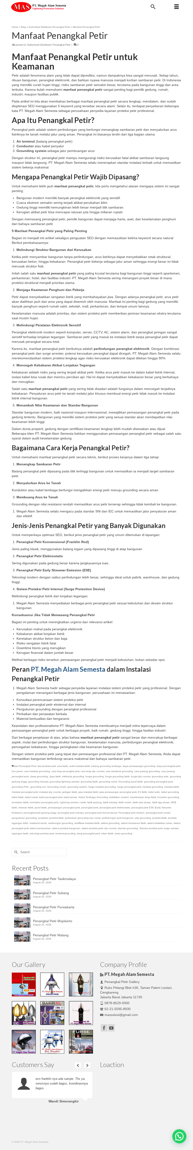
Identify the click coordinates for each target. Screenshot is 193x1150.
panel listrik (41, 807)
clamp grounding (39, 776)
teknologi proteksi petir (42, 833)
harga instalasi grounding (102, 787)
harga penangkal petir (129, 787)
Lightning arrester (69, 802)
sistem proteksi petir (92, 828)
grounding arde (160, 776)
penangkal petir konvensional (101, 812)
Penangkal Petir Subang (51, 893)
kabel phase (70, 797)
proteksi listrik (159, 818)
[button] (179, 1136)
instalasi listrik (171, 787)
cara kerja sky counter (92, 771)
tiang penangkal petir (88, 833)
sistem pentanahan (40, 828)
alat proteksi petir (46, 766)
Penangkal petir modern (131, 812)
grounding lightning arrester (64, 781)
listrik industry (110, 802)
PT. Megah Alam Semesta (68, 669)
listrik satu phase (142, 802)
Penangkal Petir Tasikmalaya (54, 879)
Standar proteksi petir (150, 828)
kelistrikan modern (119, 797)
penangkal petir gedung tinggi (40, 812)
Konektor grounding (168, 797)
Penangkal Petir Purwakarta (53, 907)
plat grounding (143, 818)
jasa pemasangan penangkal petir (118, 792)
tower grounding (123, 833)
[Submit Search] (15, 852)
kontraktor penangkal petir (44, 802)
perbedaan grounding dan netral (83, 818)
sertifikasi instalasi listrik (87, 823)
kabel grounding (170, 792)
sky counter (110, 828)
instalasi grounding (152, 787)
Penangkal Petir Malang (50, 935)
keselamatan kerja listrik (143, 797)
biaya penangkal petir (168, 766)
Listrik (83, 802)
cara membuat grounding (119, 771)
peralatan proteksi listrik (51, 818)
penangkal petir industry (71, 812)
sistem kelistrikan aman (159, 823)
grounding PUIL (20, 787)
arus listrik (62, 766)
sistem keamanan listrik (133, 823)
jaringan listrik (69, 792)
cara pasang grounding (147, 771)
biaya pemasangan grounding (139, 766)
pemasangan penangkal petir (64, 807)
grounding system (77, 787)
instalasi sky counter (50, 792)
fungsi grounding (94, 776)
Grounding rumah (56, 787)
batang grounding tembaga (106, 766)
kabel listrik (18, 797)
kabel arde (154, 792)
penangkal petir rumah (158, 812)
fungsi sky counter (140, 776)
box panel (17, 771)
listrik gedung (94, 802)
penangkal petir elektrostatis (114, 807)
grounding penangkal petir (158, 781)
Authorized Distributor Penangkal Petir (48, 44)
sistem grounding (110, 823)
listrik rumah (125, 802)
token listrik (107, 833)
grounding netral (108, 781)
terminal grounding (65, 833)
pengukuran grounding (24, 818)
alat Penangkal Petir (25, 766)
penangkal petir (89, 807)
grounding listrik (89, 781)
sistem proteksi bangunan (66, 828)
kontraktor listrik (20, 802)
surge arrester (171, 828)
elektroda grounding (73, 776)
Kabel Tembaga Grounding (93, 797)
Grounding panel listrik (130, 781)
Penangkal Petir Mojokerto (52, 921)
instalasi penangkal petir (25, 792)
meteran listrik (25, 807)
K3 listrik (142, 792)
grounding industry (38, 781)
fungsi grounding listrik (117, 776)
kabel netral (31, 797)
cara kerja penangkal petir (65, 771)
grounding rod (38, 787)
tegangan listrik (20, 833)
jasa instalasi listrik (88, 792)
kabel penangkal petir (50, 797)
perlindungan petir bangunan (118, 818)
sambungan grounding (60, 823)
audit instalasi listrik (79, 766)
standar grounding (128, 828)
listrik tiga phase (161, 802)
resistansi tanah (38, 823)
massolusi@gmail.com (121, 1015)
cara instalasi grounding (37, 771)
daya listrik (55, 776)
